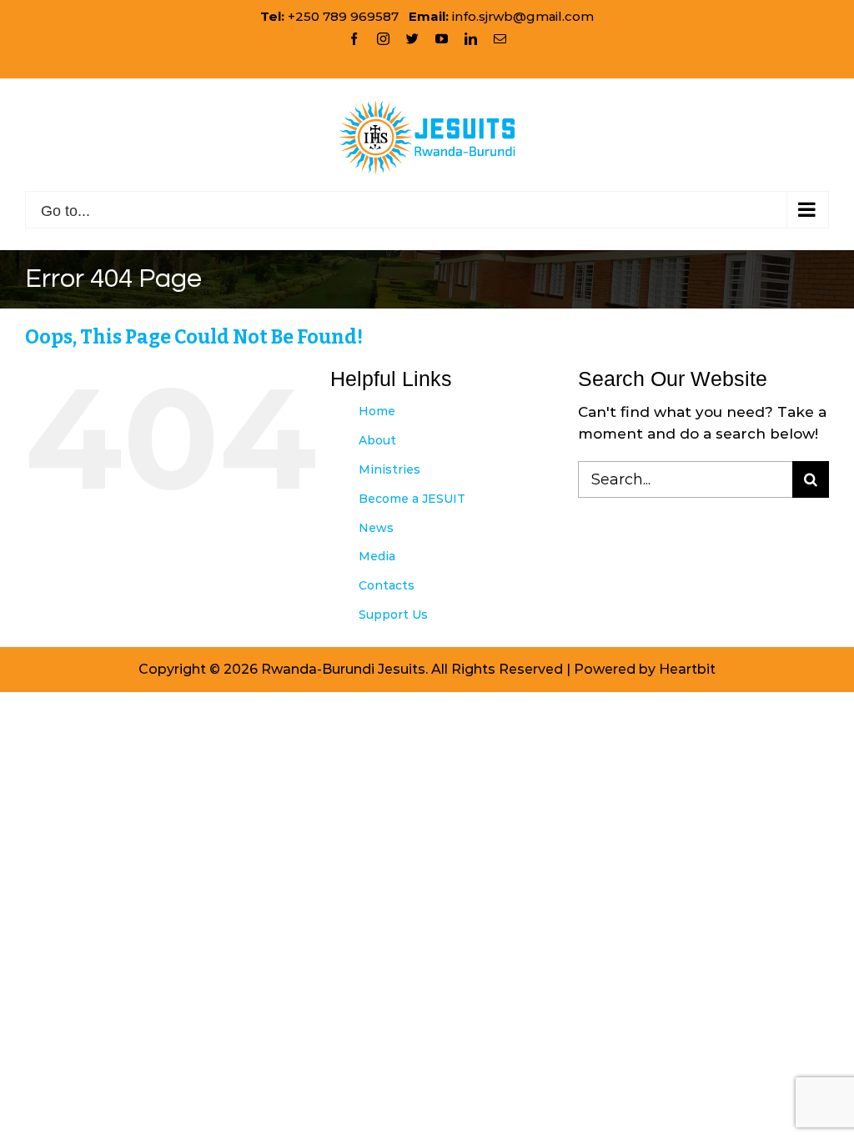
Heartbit (687, 669)
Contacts (386, 585)
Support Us (393, 614)
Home (377, 411)
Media (377, 556)
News (376, 527)
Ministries (389, 469)
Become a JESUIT (412, 498)
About (377, 440)
